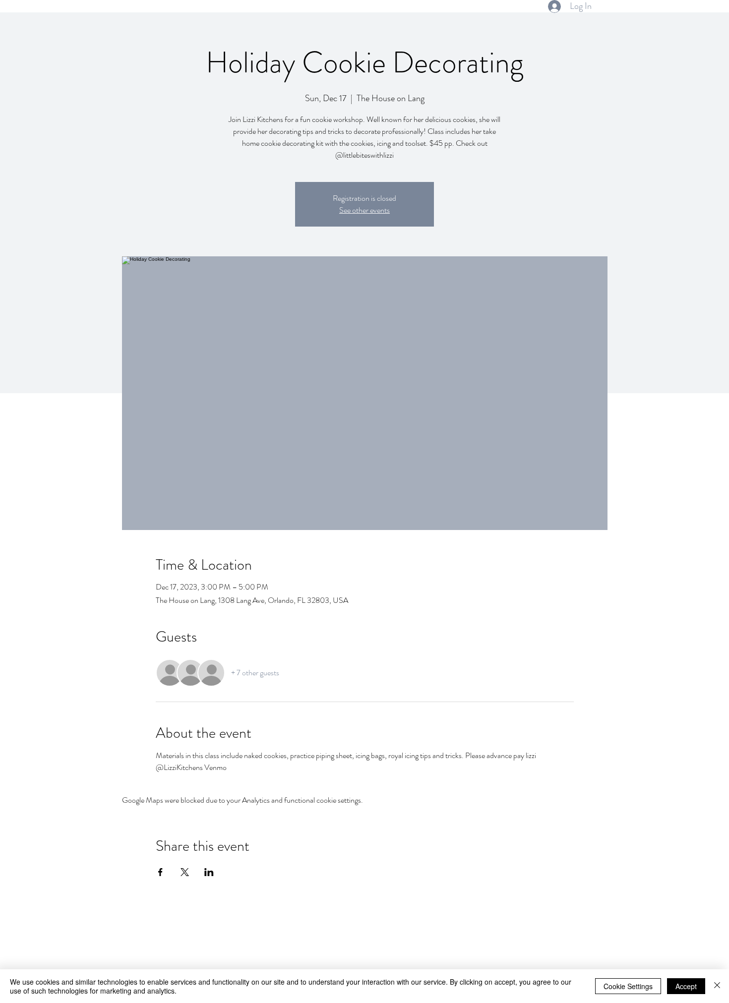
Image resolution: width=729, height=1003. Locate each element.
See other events (364, 210)
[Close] (717, 986)
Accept (686, 986)
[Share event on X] (184, 872)
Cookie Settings (628, 986)
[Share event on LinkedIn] (209, 872)
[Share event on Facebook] (160, 872)
